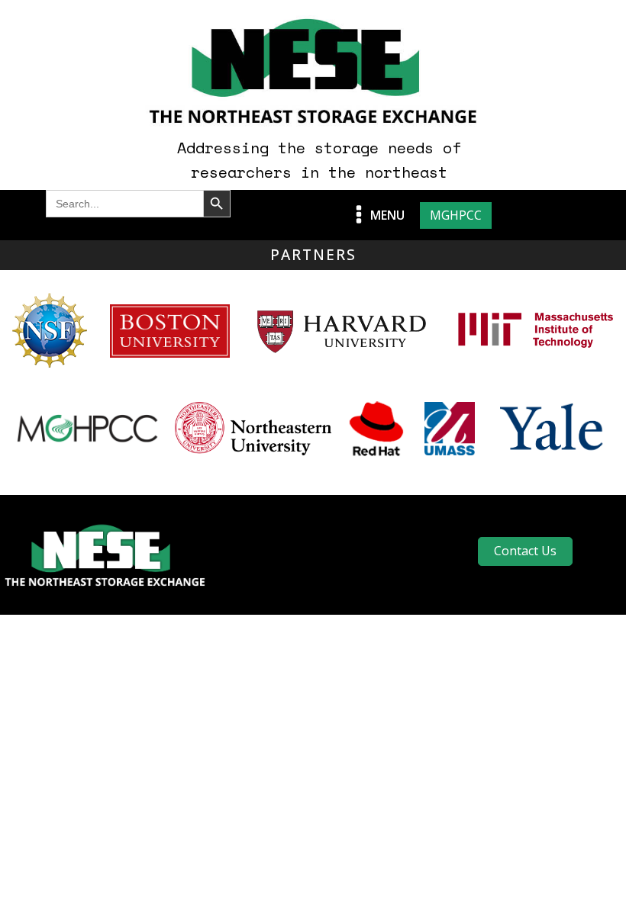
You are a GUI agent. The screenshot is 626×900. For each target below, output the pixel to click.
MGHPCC (456, 215)
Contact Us (525, 550)
